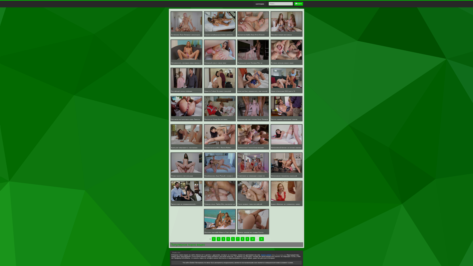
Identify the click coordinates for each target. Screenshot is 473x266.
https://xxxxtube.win (279, 255)
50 (261, 239)
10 (252, 239)
